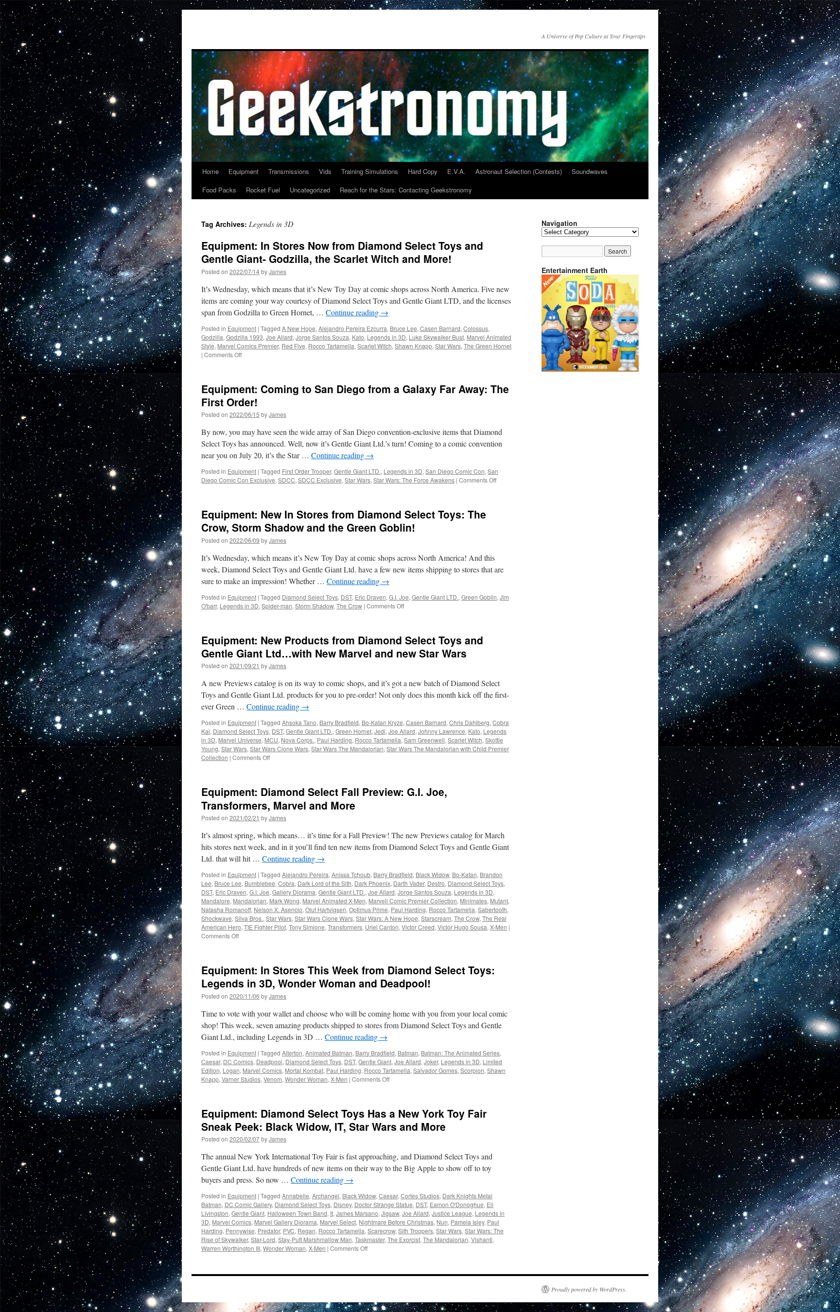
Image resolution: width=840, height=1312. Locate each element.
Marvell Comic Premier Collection (412, 901)
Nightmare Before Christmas (396, 1222)
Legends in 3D (386, 337)
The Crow (349, 606)
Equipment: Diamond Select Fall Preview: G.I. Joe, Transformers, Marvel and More (324, 798)
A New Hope (298, 328)
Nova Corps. (297, 740)
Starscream (436, 918)
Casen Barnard (440, 328)
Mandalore (215, 901)
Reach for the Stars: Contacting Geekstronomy (406, 189)
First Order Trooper (306, 471)
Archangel (325, 1195)
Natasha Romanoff (226, 909)
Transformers (345, 927)
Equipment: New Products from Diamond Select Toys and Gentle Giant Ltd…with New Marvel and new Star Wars (342, 646)
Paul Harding (334, 740)
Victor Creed (418, 927)
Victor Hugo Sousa (462, 927)
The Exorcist (403, 1239)
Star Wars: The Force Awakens (414, 480)
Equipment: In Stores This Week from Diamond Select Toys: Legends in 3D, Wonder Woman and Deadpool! (348, 976)
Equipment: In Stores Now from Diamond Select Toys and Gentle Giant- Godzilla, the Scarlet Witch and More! (342, 252)
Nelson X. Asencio (278, 909)
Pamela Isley (467, 1222)
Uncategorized (310, 189)
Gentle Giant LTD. (357, 471)
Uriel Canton (382, 927)
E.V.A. (456, 171)
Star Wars (448, 346)
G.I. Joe (399, 597)
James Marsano (357, 1213)
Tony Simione (307, 927)
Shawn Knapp (413, 346)
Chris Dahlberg (469, 722)
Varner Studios (241, 1079)
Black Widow (432, 874)
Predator (269, 1230)
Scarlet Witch (374, 346)
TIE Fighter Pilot (265, 927)
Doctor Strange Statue (383, 1204)
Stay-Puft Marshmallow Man (315, 1239)
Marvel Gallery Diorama (285, 1222)
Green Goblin (479, 597)
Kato (358, 337)
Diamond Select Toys (310, 597)
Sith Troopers (415, 1230)
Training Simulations (369, 171)
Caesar (210, 1061)
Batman (408, 1053)
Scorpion (472, 1070)
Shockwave (216, 918)
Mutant (499, 901)
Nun (442, 1222)
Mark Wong (284, 901)
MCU (271, 740)
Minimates (473, 901)
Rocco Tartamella (331, 346)
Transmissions (288, 171)
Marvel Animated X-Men (334, 901)
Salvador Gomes (435, 1070)
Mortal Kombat (304, 1070)
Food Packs (219, 189)
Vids (325, 171)
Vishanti (481, 1239)
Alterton (292, 1053)
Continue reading (357, 312)
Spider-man (277, 606)
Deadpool (269, 1061)
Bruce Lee (403, 328)
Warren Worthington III (230, 1248)
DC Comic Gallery (248, 1204)
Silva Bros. (249, 918)
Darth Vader (408, 883)
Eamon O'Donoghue (457, 1204)
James (277, 271)
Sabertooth (492, 909)
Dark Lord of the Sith (324, 883)
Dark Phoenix (372, 883)
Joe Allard (279, 337)
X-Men (498, 927)
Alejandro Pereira (305, 874)
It (331, 1213)
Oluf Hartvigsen (325, 909)
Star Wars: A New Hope (387, 918)
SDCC (286, 480)
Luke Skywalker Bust (436, 337)
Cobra (286, 883)
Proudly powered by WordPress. (589, 1289)
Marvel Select (338, 1222)
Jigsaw (390, 1213)
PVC (289, 1230)
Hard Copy (423, 171)
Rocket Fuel (263, 189)
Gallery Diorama (293, 892)
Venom (272, 1079)
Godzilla (212, 337)
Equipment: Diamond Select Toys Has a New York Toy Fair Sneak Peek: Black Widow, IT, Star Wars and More (344, 1120)
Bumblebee (260, 883)
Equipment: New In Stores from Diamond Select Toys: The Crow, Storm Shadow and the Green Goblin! (343, 521)
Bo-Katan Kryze (382, 722)
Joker (431, 1061)
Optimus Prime (368, 909)
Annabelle (295, 1195)
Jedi (379, 731)
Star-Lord (263, 1239)
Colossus (475, 328)
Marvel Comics (262, 1070)
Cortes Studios (420, 1195)
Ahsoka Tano (299, 722)
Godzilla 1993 (244, 337)
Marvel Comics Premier (248, 346)
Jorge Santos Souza (322, 337)
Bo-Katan (464, 874)
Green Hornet (353, 731)
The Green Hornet (487, 346)
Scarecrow (381, 1230)
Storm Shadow (314, 606)
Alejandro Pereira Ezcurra (352, 328)
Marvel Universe (240, 740)
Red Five (293, 346)
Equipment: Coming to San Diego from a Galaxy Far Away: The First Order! (355, 395)
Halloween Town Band (297, 1213)
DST (346, 597)
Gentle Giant (374, 1061)
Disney (342, 1204)
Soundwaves (590, 171)
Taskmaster (370, 1239)
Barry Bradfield (339, 722)
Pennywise (240, 1230)
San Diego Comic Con (455, 471)
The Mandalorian (445, 1239)
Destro (436, 883)
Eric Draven (370, 597)
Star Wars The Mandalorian (347, 748)
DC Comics (238, 1061)
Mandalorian (249, 901)
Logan (231, 1070)
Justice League (452, 1213)
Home (210, 171)
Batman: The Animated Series (460, 1053)
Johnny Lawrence (441, 731)
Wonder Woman (306, 1079)
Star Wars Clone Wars (279, 748)
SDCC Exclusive (320, 480)
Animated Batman (328, 1053)
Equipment (243, 171)
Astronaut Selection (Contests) (518, 171)
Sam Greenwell (424, 740)
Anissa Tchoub (351, 874)
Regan (306, 1230)
